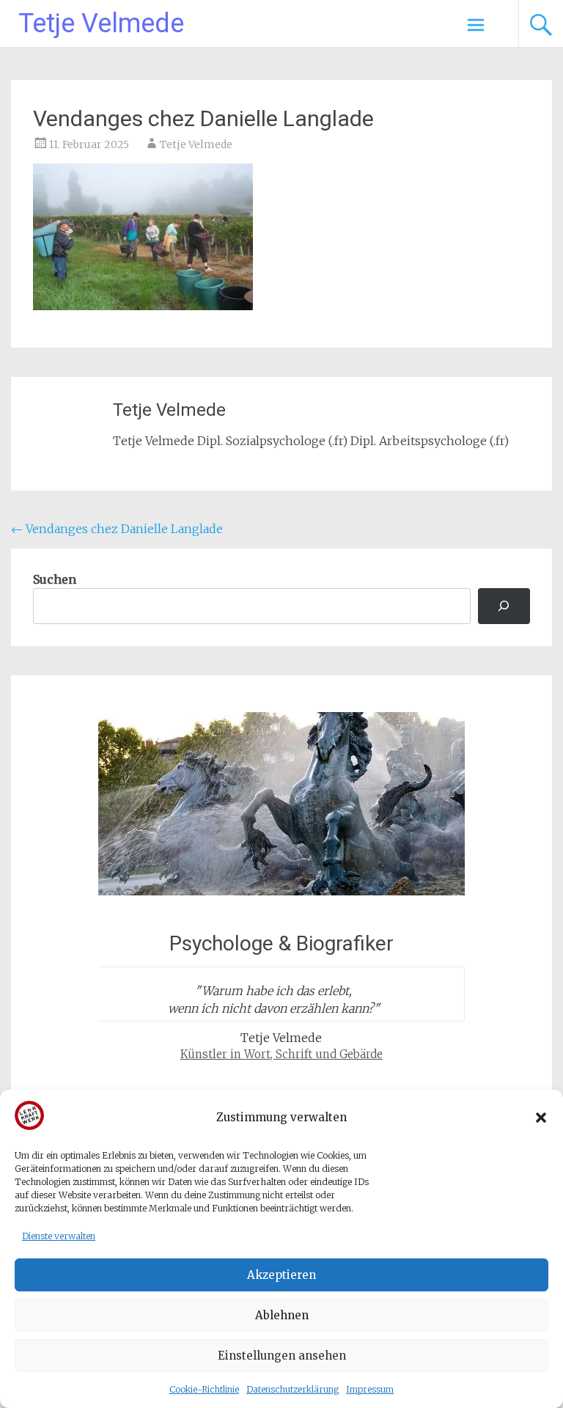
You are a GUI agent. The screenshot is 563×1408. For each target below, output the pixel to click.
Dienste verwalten (58, 1236)
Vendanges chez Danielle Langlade (117, 528)
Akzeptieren (281, 1275)
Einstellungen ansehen (282, 1356)
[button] (541, 1117)
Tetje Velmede (101, 23)
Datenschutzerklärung (292, 1389)
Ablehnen (282, 1315)
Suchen (54, 579)
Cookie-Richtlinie (204, 1389)
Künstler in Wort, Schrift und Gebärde (281, 1054)
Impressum (370, 1389)
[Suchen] (504, 606)
